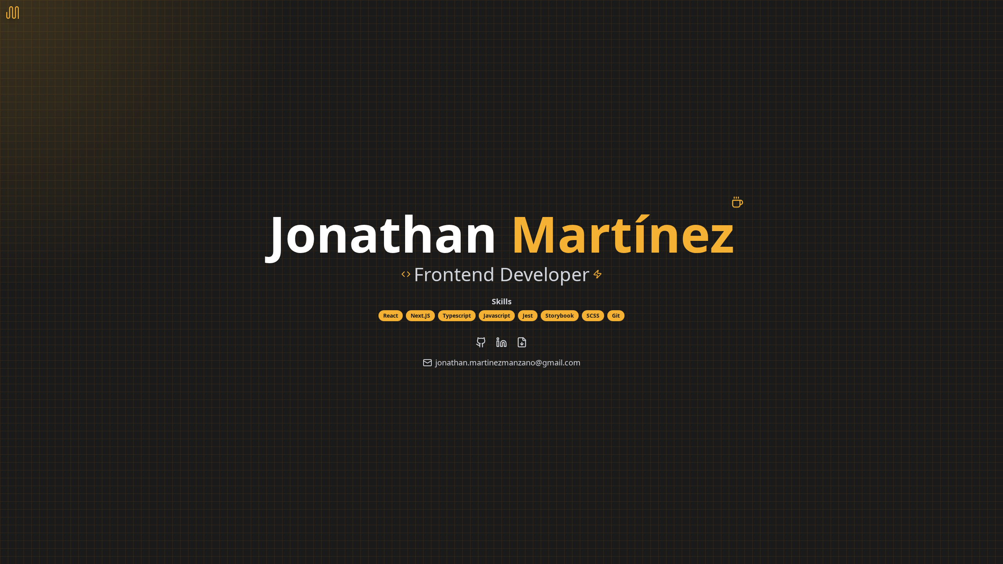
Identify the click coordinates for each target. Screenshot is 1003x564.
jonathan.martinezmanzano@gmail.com (508, 362)
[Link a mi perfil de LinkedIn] (501, 342)
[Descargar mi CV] (521, 342)
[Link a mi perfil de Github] (481, 342)
